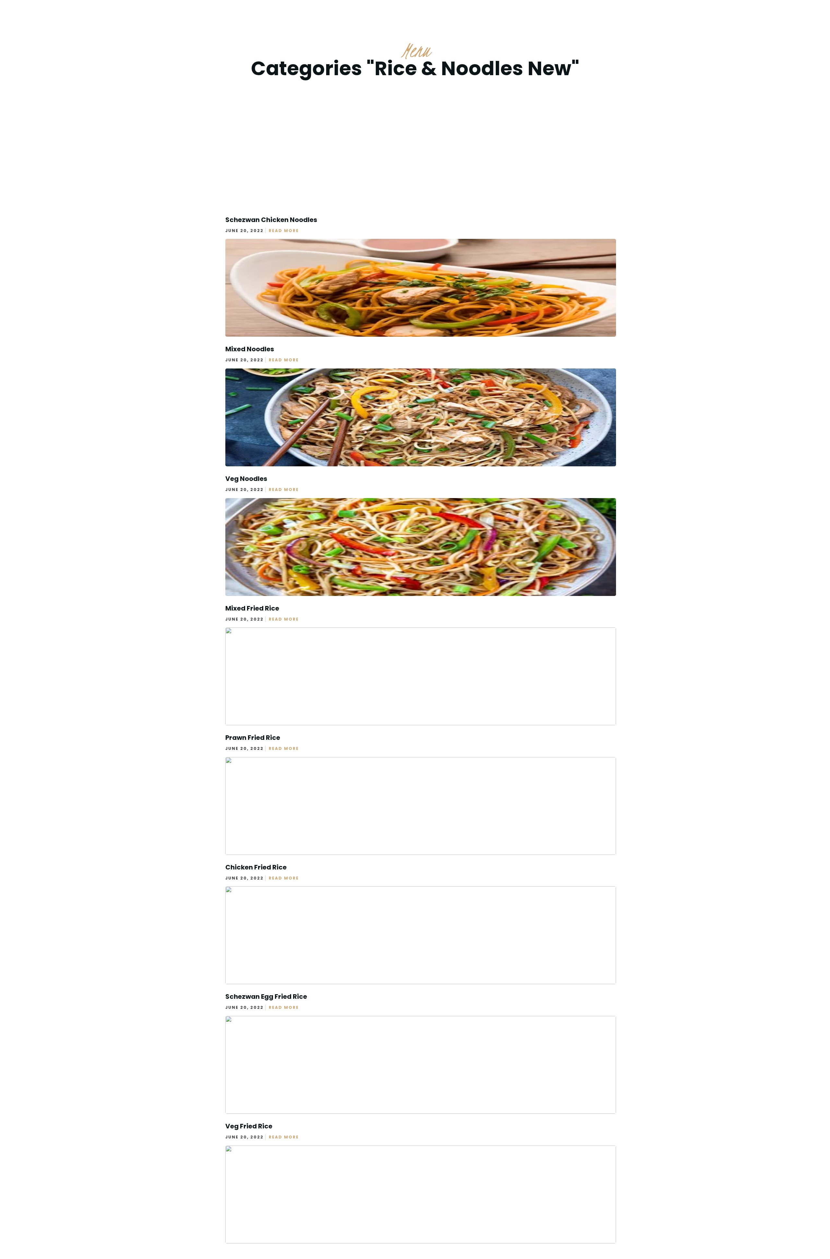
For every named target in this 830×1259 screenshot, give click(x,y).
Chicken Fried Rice (256, 867)
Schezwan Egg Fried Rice (266, 996)
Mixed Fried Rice (252, 608)
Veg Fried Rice (248, 1126)
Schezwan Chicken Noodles (271, 219)
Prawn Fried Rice (252, 737)
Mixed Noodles (249, 349)
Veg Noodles (246, 478)
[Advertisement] (415, 139)
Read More (284, 230)
